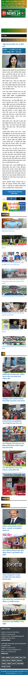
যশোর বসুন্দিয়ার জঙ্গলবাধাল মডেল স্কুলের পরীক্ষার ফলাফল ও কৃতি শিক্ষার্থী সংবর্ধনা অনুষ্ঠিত (13, 553)
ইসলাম (21, 657)
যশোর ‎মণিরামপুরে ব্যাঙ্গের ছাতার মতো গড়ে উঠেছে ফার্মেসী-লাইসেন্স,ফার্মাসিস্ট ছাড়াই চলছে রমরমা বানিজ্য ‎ (13, 445)
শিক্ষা (25, 657)
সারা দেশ (8, 660)
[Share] (11, 198)
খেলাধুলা (3, 660)
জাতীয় (3, 657)
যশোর (12, 657)
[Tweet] (20, 198)
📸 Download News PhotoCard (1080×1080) (14, 192)
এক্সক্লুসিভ (9, 663)
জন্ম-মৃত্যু (3, 666)
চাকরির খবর (19, 660)
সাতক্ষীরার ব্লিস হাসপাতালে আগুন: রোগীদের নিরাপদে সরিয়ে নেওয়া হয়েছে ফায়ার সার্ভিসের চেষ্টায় (13, 376)
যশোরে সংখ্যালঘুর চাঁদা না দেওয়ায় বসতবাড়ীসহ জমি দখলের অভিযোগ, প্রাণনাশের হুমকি (11, 577)
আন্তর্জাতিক (8, 657)
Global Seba (19, 673)
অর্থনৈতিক (13, 660)
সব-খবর (8, 666)
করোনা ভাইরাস (20, 663)
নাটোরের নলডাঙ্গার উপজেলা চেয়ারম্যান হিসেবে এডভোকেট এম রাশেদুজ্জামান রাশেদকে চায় (12, 528)
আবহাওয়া (4, 663)
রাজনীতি (16, 657)
